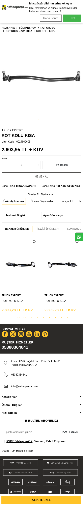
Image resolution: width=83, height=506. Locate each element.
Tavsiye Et (33, 194)
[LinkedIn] (37, 334)
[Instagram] (21, 334)
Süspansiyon (27, 27)
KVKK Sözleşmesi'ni (19, 441)
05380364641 (15, 347)
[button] (41, 119)
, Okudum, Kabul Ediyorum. (36, 441)
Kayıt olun (70, 431)
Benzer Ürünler (17, 228)
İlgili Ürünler (47, 228)
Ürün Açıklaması (13, 201)
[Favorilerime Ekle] (34, 242)
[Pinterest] (45, 334)
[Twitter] (13, 334)
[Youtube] (29, 334)
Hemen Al (41, 176)
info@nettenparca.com (24, 386)
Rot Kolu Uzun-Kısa (19, 31)
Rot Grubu (47, 27)
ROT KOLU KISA (12, 300)
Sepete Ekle (41, 500)
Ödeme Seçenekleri (42, 201)
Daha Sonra (50, 18)
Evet (72, 18)
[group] (41, 76)
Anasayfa (8, 27)
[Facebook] (5, 334)
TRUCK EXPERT (12, 130)
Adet (4, 158)
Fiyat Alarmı (47, 194)
